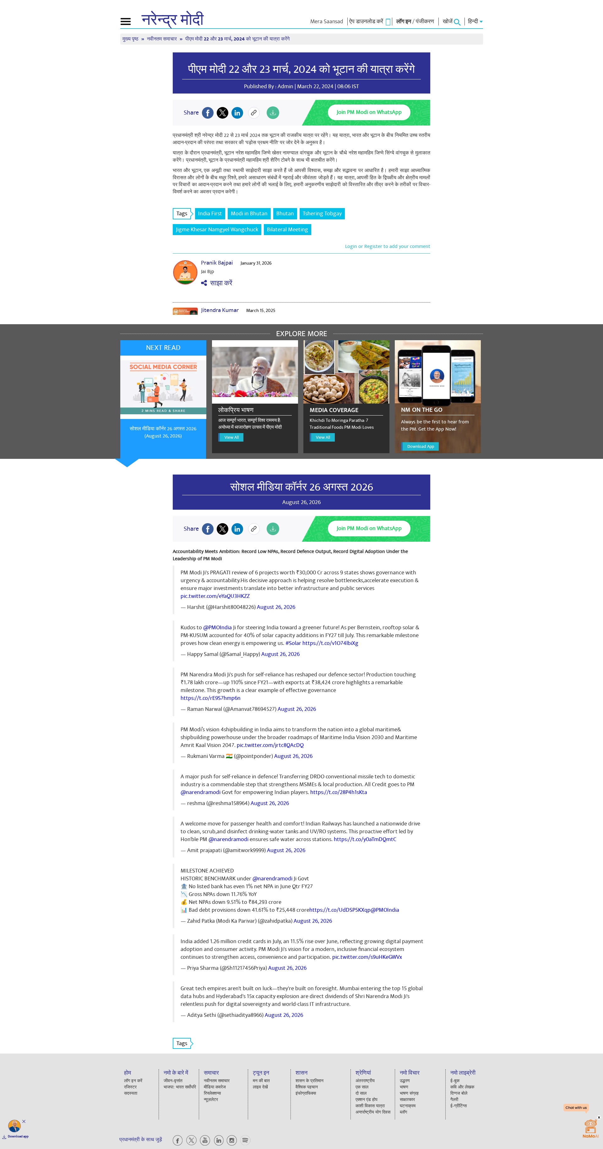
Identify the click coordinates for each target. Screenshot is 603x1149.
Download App (420, 446)
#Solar (293, 643)
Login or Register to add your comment (387, 246)
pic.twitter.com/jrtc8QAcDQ (270, 745)
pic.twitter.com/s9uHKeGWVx (367, 957)
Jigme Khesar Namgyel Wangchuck (217, 229)
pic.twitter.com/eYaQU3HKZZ (215, 596)
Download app (18, 1136)
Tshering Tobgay (322, 213)
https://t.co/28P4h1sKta (338, 792)
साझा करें (219, 283)
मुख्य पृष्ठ (131, 39)
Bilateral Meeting (287, 229)
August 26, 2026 (276, 607)
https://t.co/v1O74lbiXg (330, 643)
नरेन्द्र (173, 20)
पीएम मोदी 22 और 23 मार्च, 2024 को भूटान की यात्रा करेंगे (301, 69)
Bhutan (285, 213)
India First (210, 213)
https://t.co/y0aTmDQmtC (365, 839)
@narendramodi (200, 792)
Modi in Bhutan (249, 213)
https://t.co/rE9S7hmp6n (211, 698)
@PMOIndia (217, 627)
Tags (182, 213)
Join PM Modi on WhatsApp (369, 112)
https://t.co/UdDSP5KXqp (340, 910)
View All (232, 437)
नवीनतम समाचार (162, 39)
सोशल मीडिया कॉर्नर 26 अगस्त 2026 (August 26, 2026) (163, 432)
